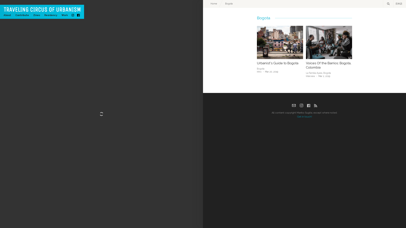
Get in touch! (304, 116)
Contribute (22, 15)
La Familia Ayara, (314, 73)
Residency (50, 15)
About (7, 15)
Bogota (260, 68)
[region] (101, 114)
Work (65, 15)
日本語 (399, 3)
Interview (310, 76)
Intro (259, 71)
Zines (36, 15)
